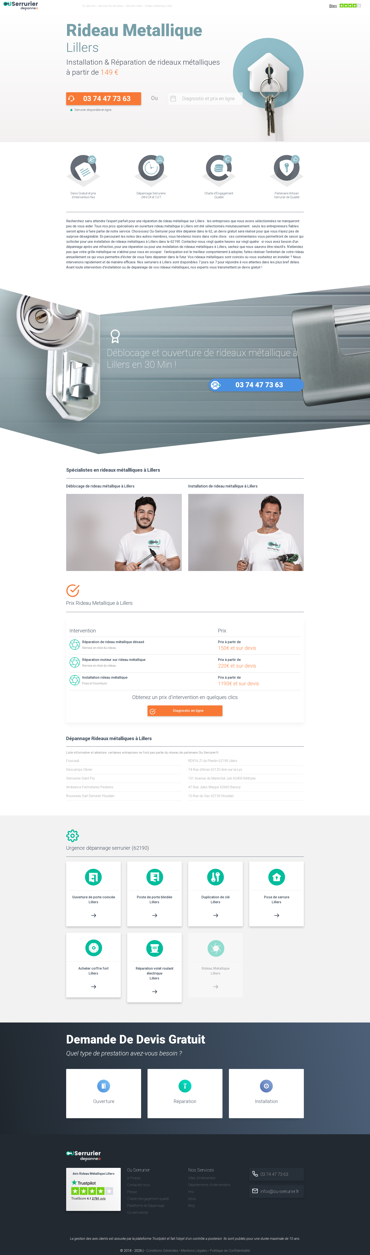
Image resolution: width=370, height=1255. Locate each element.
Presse (132, 1192)
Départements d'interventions (209, 1185)
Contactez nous (138, 1185)
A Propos (133, 1178)
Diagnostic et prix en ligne (208, 98)
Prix (191, 1192)
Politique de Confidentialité (230, 1251)
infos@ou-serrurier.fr (279, 1191)
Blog (191, 1206)
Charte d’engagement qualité (148, 1199)
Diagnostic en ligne (188, 711)
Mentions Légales (194, 1251)
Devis (192, 1199)
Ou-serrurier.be (137, 1212)
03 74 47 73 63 (107, 98)
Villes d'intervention (202, 1178)
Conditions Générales (162, 1251)
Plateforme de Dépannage (145, 1206)
